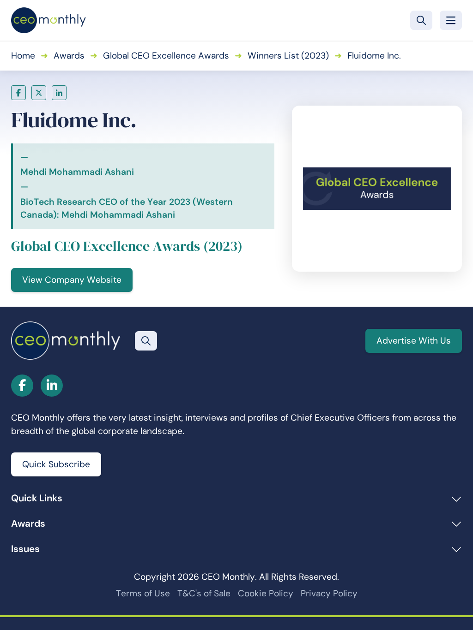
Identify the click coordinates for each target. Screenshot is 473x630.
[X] (38, 92)
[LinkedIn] (59, 92)
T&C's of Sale (203, 593)
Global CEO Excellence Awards (166, 55)
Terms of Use (143, 593)
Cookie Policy (265, 593)
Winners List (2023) (288, 55)
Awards (69, 55)
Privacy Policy (329, 593)
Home (23, 55)
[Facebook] (18, 92)
